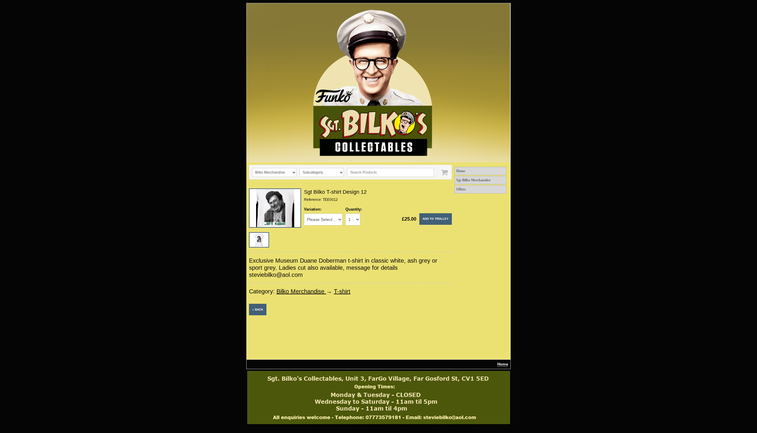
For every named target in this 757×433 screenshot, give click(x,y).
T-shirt (342, 291)
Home (460, 171)
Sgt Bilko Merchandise (473, 180)
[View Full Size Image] (275, 208)
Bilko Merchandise (301, 291)
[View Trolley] (444, 172)
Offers (461, 189)
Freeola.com (463, 427)
